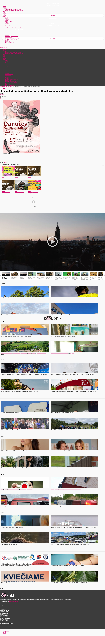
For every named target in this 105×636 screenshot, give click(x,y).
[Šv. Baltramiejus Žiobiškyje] (21, 189)
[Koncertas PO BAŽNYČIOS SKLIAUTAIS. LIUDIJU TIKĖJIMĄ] (8, 189)
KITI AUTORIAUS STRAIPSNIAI (14, 164)
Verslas (6, 18)
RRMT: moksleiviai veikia (9, 42)
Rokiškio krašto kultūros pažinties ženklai (13, 27)
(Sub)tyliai (7, 19)
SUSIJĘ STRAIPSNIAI (5, 164)
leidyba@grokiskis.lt (4, 615)
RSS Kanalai (5, 630)
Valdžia (4, 11)
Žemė (4, 12)
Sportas (4, 15)
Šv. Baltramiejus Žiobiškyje (19, 192)
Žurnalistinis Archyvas (9, 24)
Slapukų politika (6, 631)
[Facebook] (1, 0)
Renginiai (6, 17)
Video (2, 512)
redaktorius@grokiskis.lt (13, 601)
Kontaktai (4, 633)
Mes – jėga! (7, 29)
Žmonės (6, 33)
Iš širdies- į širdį (8, 31)
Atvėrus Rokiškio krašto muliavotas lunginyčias (14, 10)
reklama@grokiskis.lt (4, 619)
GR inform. (2, 94)
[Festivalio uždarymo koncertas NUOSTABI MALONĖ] (21, 175)
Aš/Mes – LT (7, 41)
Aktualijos (4, 6)
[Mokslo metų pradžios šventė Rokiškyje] (34, 189)
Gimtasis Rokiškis (3, 86)
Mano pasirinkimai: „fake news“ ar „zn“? (12, 38)
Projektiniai (5, 8)
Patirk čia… (7, 40)
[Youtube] (4, 0)
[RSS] (3, 0)
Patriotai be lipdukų (8, 37)
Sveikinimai (7, 35)
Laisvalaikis (7, 23)
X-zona (4, 14)
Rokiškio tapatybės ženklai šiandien (11, 36)
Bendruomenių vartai (9, 30)
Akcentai (4, 7)
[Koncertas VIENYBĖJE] (34, 175)
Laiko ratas (7, 34)
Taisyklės (4, 632)
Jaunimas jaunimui (8, 21)
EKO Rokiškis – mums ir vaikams (11, 39)
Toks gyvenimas (8, 26)
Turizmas (6, 22)
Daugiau (4, 16)
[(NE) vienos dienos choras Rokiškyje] (8, 175)
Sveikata (4, 13)
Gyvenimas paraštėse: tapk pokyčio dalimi (13, 9)
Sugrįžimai (7, 28)
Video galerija (7, 25)
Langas (6, 20)
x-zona (2, 474)
